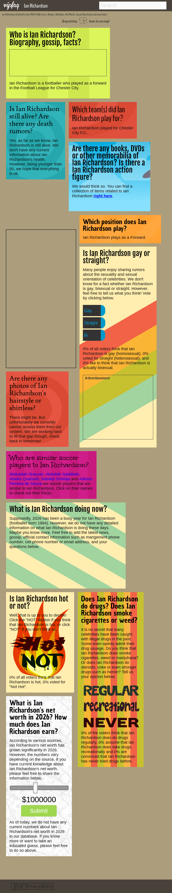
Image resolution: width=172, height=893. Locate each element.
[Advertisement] (41, 298)
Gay (88, 310)
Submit (39, 811)
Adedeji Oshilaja (55, 479)
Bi (85, 335)
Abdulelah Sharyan (26, 474)
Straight (91, 322)
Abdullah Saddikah (62, 474)
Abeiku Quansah (24, 479)
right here (103, 195)
